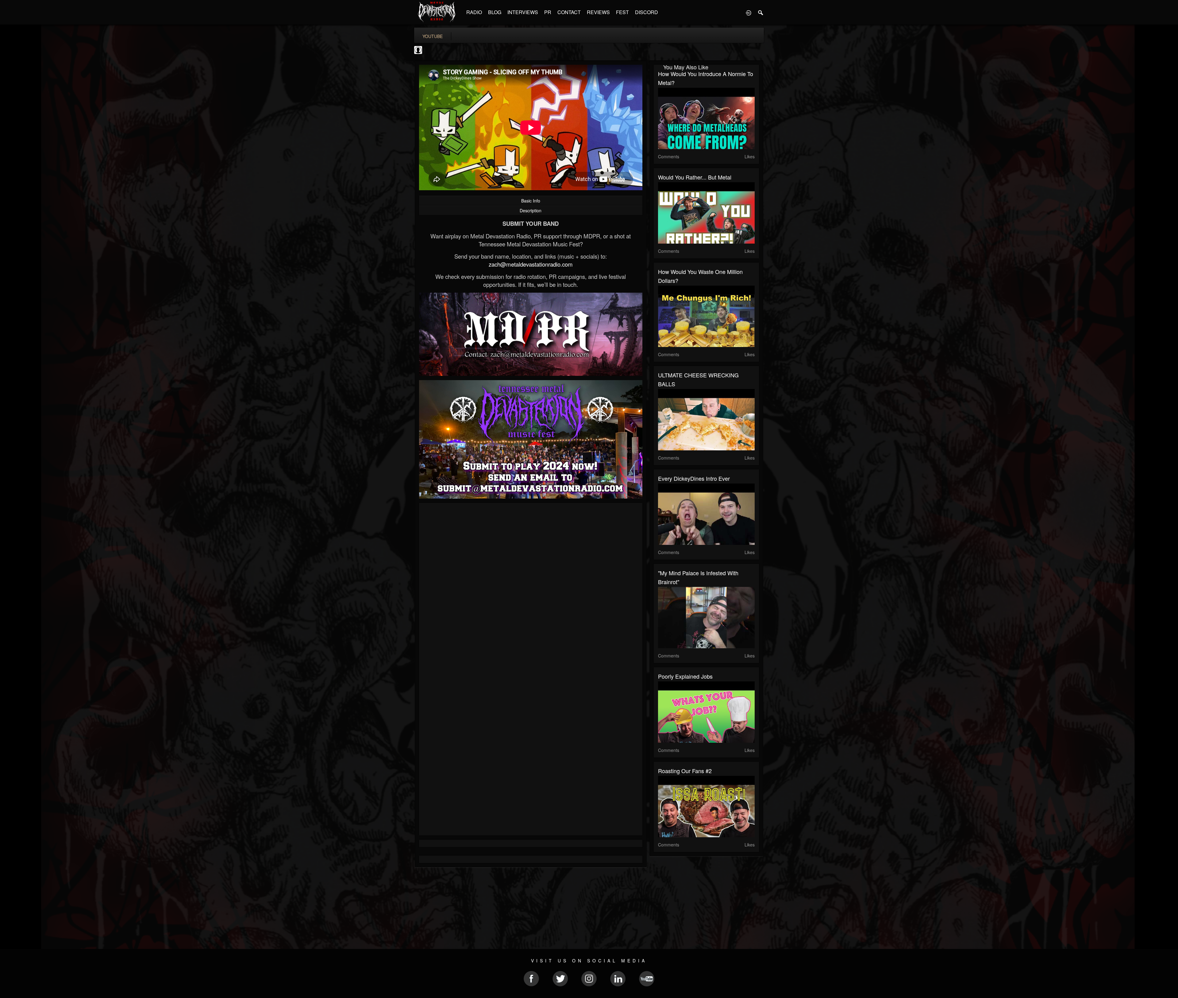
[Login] (748, 12)
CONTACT (569, 12)
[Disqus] (531, 589)
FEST (622, 12)
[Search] (761, 12)
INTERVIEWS (522, 12)
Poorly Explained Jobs (685, 676)
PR (547, 12)
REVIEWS (598, 12)
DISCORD (646, 12)
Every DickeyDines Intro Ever (694, 478)
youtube (432, 36)
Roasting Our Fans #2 (685, 771)
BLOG (494, 12)
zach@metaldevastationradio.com (531, 264)
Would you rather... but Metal (694, 177)
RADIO (474, 12)
